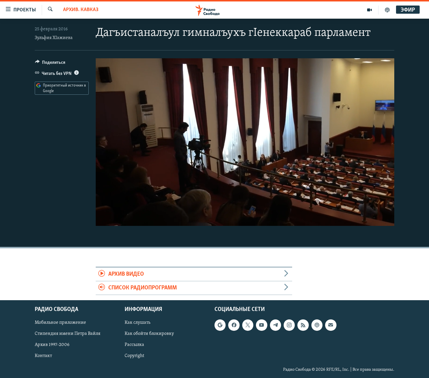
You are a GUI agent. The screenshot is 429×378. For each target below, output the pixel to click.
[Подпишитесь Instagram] (289, 325)
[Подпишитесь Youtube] (261, 325)
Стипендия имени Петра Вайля (67, 334)
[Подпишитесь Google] (220, 325)
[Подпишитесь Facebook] (233, 325)
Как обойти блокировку (149, 334)
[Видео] (370, 10)
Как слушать (137, 323)
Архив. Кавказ (80, 10)
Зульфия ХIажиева (54, 38)
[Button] (50, 63)
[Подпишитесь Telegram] (275, 325)
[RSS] (302, 325)
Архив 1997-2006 (52, 345)
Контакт (43, 356)
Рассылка (134, 345)
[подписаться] (330, 325)
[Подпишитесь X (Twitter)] (247, 325)
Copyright (134, 356)
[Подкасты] (316, 325)
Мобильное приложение (60, 323)
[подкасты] (387, 10)
